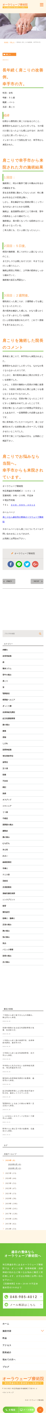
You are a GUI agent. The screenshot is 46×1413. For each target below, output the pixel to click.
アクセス (7, 1345)
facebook (11, 564)
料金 (5, 1338)
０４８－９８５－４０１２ (23, 505)
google (35, 564)
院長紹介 (7, 1352)
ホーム (6, 1324)
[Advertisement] (23, 610)
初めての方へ (9, 1359)
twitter (27, 564)
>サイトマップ (8, 1392)
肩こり (12, 42)
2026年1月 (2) (14, 1168)
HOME (6, 42)
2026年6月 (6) (14, 1164)
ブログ (6, 1367)
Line (19, 564)
